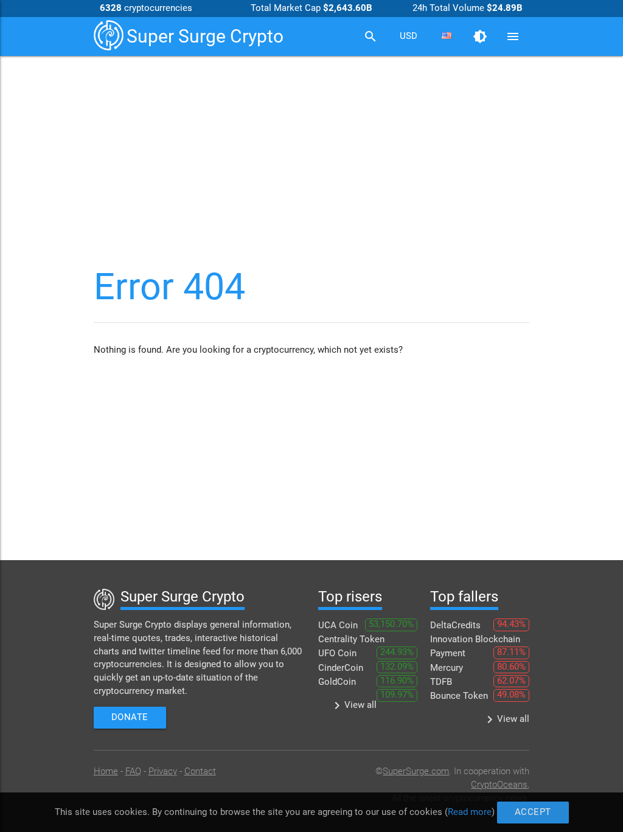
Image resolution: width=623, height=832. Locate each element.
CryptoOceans (499, 785)
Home (106, 771)
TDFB (441, 682)
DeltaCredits (455, 625)
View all (353, 705)
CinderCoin (340, 668)
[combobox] (408, 36)
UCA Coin (338, 625)
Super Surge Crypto (205, 36)
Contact (200, 771)
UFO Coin (337, 653)
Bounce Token (459, 696)
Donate (129, 717)
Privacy (162, 771)
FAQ (133, 771)
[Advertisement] (312, 149)
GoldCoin (337, 682)
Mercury (446, 668)
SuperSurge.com (416, 771)
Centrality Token (351, 639)
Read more (470, 811)
